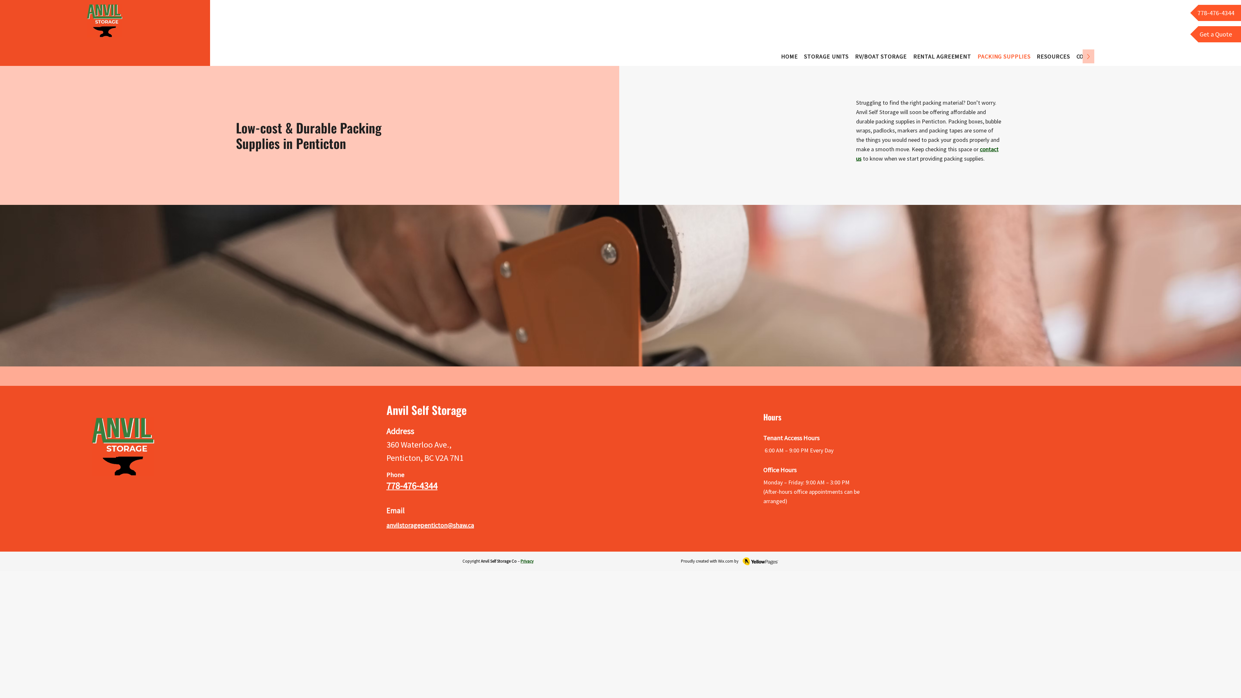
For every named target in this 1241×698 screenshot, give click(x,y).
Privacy (527, 561)
